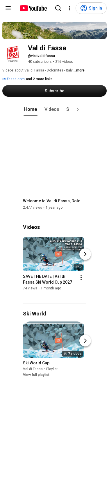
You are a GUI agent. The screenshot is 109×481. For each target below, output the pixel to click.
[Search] (58, 8)
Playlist (52, 369)
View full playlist (36, 375)
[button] (78, 109)
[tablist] (55, 109)
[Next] (85, 254)
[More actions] (81, 277)
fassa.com (15, 79)
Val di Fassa (33, 369)
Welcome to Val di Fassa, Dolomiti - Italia (55, 201)
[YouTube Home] (33, 8)
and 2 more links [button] (39, 79)
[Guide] (8, 8)
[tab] (30, 109)
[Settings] (69, 8)
